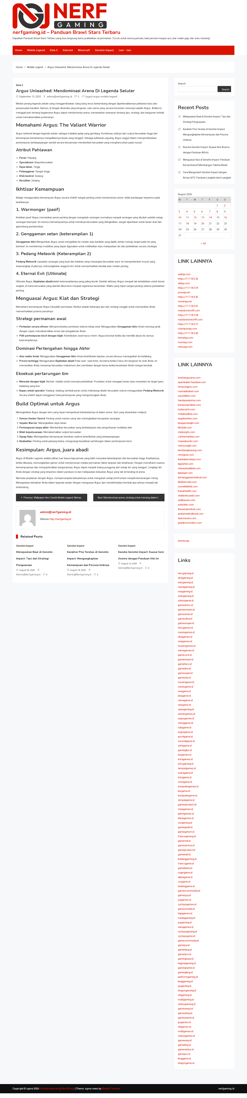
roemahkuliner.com (188, 391)
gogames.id (184, 1022)
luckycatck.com (186, 409)
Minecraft (84, 50)
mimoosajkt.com (187, 445)
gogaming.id (184, 985)
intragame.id (184, 777)
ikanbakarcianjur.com (189, 459)
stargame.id (184, 704)
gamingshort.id (186, 831)
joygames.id (184, 899)
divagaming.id (185, 577)
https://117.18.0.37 (188, 324)
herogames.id (185, 627)
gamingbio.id (185, 750)
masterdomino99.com (190, 319)
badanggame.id (186, 886)
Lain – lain (125, 50)
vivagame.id (184, 691)
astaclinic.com (186, 504)
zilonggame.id (185, 722)
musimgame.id (186, 682)
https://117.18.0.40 (188, 333)
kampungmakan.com (189, 404)
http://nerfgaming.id (60, 519)
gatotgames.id (186, 813)
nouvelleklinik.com (188, 486)
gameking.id (184, 1044)
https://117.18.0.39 (188, 287)
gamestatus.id (186, 1049)
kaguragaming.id (187, 963)
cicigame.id (184, 881)
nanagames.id (185, 927)
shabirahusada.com (189, 495)
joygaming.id (185, 922)
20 (202, 223)
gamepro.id (184, 1054)
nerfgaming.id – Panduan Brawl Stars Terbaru (66, 32)
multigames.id (185, 1031)
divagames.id (185, 636)
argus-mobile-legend (105, 96)
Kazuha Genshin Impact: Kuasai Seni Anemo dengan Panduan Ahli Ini (206, 150)
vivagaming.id (185, 591)
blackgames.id (186, 818)
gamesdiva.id (185, 618)
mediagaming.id (186, 917)
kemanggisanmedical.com (192, 477)
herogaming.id (185, 573)
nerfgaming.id (226, 1088)
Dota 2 (54, 50)
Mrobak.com (185, 427)
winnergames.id (186, 713)
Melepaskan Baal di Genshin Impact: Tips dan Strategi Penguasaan (34, 558)
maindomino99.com (189, 310)
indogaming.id (185, 582)
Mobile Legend (36, 50)
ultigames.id (184, 1026)
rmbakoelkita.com (188, 413)
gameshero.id (185, 605)
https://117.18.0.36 (188, 278)
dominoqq (183, 540)
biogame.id (184, 791)
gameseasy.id (185, 1008)
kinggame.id (184, 1058)
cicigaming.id (185, 822)
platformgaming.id (188, 976)
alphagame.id (185, 877)
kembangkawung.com (190, 450)
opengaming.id (186, 709)
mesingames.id (186, 632)
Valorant (68, 50)
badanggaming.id (187, 859)
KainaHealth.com (187, 491)
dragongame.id (186, 1063)
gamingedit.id (185, 827)
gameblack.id (185, 868)
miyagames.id (185, 809)
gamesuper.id (185, 673)
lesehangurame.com (189, 377)
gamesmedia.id (186, 908)
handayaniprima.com (189, 400)
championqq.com (187, 328)
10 (180, 217)
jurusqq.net (184, 292)
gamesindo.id (185, 614)
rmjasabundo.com (188, 441)
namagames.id (186, 650)
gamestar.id (184, 677)
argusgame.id (185, 732)
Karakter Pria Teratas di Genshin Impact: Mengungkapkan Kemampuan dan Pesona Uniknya (88, 558)
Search (182, 83)
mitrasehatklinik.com (189, 468)
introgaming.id (185, 763)
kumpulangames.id (188, 786)
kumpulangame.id (187, 795)
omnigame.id (185, 781)
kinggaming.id (185, 981)
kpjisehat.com (185, 463)
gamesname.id (186, 1017)
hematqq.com (185, 337)
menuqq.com (185, 346)
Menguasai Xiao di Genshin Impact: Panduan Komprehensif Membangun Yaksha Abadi (206, 162)
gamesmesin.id (186, 609)
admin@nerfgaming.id (59, 96)
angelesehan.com (187, 418)
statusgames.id (186, 1035)
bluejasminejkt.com (188, 423)
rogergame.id (185, 872)
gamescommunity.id (189, 890)
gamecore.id (185, 654)
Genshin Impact (104, 50)
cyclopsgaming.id (187, 931)
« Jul (203, 243)
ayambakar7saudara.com (192, 382)
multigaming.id (186, 999)
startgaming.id (186, 596)
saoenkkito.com (187, 395)
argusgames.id (186, 718)
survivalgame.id (186, 741)
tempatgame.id (186, 800)
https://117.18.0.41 (188, 306)
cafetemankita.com (188, 436)
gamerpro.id (184, 954)
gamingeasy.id (185, 958)
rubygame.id (184, 727)
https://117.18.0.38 (188, 315)
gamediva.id (184, 668)
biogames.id (184, 754)
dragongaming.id (187, 990)
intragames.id (185, 759)
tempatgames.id (187, 768)
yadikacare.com (186, 500)
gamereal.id (184, 840)
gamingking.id (185, 972)
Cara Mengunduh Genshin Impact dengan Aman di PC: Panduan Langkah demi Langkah (207, 175)
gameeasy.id (185, 1040)
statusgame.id (186, 600)
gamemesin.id (185, 659)
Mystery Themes (111, 1088)
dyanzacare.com (187, 518)
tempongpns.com (187, 386)
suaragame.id (185, 772)
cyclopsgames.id (187, 904)
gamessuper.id (186, 623)
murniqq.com (185, 342)
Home (18, 50)
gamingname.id (186, 967)
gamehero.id (185, 664)
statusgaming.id (186, 1004)
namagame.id (185, 700)
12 (195, 217)
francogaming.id (187, 836)
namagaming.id (186, 586)
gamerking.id (185, 949)
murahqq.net (185, 301)
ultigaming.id (185, 995)
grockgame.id (185, 736)
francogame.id (186, 863)
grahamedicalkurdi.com (190, 513)
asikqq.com (184, 274)
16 (225, 217)
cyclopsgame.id (186, 936)
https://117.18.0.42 (188, 296)
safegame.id (185, 745)
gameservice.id (186, 845)
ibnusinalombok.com (189, 509)
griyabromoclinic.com (190, 522)
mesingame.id (185, 686)
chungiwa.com (186, 454)
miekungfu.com (186, 432)
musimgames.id (186, 645)
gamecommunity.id (188, 940)
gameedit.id (184, 854)
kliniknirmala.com (187, 482)
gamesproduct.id (187, 804)
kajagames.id (185, 913)
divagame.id (184, 695)
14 (210, 217)
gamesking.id (185, 1013)
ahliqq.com (184, 283)
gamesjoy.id (184, 895)
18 (187, 223)
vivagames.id (185, 641)
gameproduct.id (186, 849)
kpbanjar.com (185, 472)
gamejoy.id (184, 945)
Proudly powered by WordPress (57, 1088)
